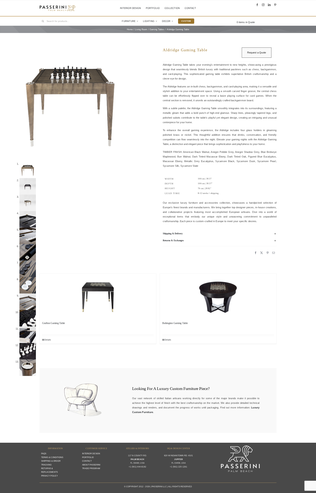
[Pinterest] (268, 252)
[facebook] (257, 4)
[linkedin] (269, 4)
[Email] (273, 252)
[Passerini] (58, 6)
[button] (219, 233)
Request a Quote (256, 52)
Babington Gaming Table (175, 323)
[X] (261, 252)
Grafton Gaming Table (53, 323)
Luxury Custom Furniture (177, 388)
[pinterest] (275, 4)
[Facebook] (256, 252)
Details (47, 340)
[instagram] (263, 4)
